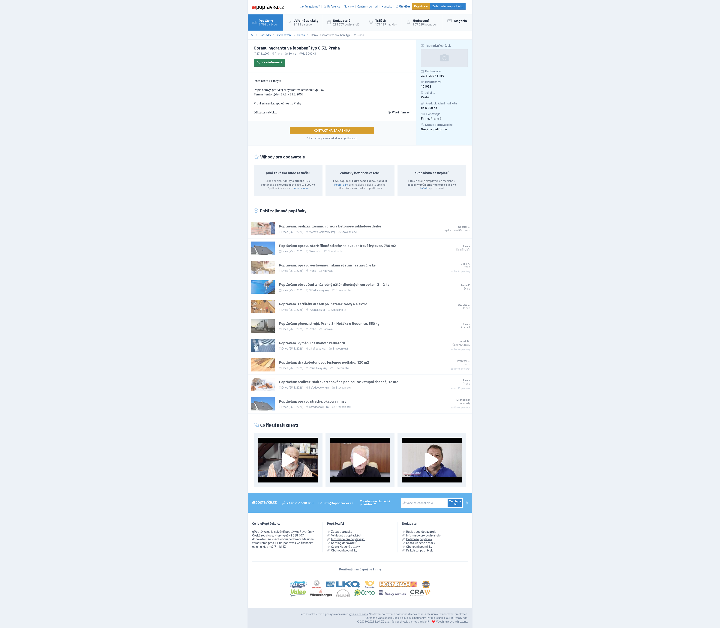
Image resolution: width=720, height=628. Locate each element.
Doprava (328, 329)
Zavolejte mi (455, 503)
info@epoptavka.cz (338, 503)
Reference (333, 6)
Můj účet (404, 6)
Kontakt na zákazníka (332, 130)
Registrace (421, 6)
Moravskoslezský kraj (322, 231)
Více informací (272, 62)
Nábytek (328, 270)
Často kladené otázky (345, 546)
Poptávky (265, 35)
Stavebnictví (349, 231)
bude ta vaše (300, 188)
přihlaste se (350, 138)
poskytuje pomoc (407, 621)
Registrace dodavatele (421, 531)
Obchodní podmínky (344, 550)
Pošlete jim (341, 184)
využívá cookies (358, 614)
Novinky (349, 6)
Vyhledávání (284, 35)
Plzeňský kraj (317, 309)
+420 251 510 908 (300, 503)
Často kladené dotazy (420, 543)
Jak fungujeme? (310, 6)
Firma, (431, 118)
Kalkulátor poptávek (419, 550)
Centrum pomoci (367, 6)
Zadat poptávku (447, 6)
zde (465, 617)
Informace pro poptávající (348, 539)
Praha (425, 97)
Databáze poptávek (419, 539)
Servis (301, 35)
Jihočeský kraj (317, 348)
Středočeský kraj (319, 290)
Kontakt (387, 6)
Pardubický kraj (318, 368)
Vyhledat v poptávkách (346, 535)
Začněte (425, 188)
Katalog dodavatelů (344, 543)
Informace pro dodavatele (423, 535)
